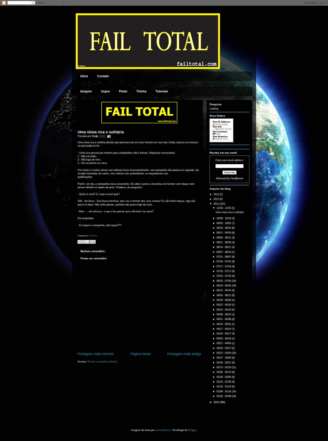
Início (84, 76)
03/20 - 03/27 (224, 348)
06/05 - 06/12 (224, 295)
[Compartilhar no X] (86, 242)
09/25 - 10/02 (224, 223)
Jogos (105, 91)
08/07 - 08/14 (224, 252)
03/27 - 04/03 (224, 343)
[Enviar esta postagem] (108, 136)
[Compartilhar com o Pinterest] (94, 242)
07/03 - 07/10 (224, 275)
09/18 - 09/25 (224, 227)
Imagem (86, 91)
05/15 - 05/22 (224, 309)
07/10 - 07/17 (224, 271)
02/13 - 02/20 (224, 367)
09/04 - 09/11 (224, 237)
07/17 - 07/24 (224, 266)
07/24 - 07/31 (224, 261)
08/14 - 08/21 (224, 247)
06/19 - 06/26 (224, 285)
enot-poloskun (163, 430)
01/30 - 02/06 (224, 377)
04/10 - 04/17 (224, 333)
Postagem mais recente (96, 354)
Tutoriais (161, 91)
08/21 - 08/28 (224, 242)
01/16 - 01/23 (224, 386)
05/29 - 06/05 (224, 300)
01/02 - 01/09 (224, 396)
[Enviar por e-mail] (79, 242)
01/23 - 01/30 (224, 381)
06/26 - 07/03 (224, 280)
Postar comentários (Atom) (102, 361)
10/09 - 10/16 (224, 218)
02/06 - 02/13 (224, 372)
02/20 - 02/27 (224, 362)
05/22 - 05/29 (224, 304)
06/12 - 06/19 (224, 290)
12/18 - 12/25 (224, 208)
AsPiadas (93, 236)
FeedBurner (236, 178)
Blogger (192, 430)
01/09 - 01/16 (224, 391)
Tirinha (141, 91)
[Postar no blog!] (83, 242)
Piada (123, 91)
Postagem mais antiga (184, 354)
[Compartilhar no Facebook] (90, 242)
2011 (217, 203)
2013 (217, 194)
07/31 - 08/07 (224, 256)
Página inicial (140, 354)
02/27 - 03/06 (224, 357)
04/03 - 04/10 (224, 338)
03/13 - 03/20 (224, 352)
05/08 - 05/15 (224, 314)
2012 (217, 199)
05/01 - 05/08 (224, 319)
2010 (217, 402)
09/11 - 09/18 (224, 232)
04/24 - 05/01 (224, 324)
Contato (103, 76)
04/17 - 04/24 (224, 328)
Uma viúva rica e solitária (101, 132)
